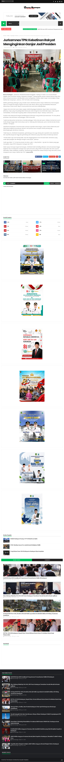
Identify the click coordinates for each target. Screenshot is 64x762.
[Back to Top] (62, 760)
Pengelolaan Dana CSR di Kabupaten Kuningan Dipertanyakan (27, 551)
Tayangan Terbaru (14, 35)
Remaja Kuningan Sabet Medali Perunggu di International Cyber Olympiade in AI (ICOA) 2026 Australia (31, 168)
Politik (8, 35)
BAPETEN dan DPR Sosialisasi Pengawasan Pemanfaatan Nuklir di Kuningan (25, 578)
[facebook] (53, 1)
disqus (52, 183)
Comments (47, 560)
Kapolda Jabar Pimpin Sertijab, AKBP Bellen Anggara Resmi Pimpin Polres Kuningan (35, 744)
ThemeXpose (9, 759)
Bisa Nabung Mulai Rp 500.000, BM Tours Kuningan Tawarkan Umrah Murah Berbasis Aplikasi (30, 596)
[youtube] (58, 1)
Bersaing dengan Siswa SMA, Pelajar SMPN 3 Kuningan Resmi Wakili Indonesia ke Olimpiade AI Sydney (50, 168)
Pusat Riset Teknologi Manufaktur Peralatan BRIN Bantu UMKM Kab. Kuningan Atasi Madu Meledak (11, 168)
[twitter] (55, 1)
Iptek (5, 163)
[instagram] (60, 1)
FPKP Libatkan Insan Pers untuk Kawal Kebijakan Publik (25, 545)
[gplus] (62, 1)
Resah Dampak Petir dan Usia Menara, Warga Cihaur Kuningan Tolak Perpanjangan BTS (36, 714)
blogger (47, 183)
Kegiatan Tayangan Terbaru (15, 29)
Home (4, 35)
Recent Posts (16, 560)
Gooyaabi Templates (23, 759)
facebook (57, 183)
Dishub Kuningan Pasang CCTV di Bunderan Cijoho (23, 538)
